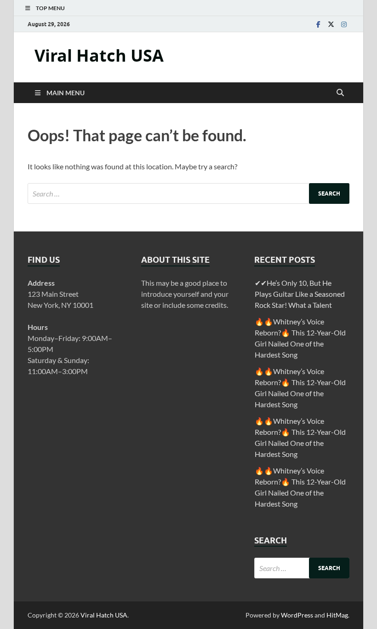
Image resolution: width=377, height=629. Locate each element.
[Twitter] (331, 24)
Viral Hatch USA (99, 55)
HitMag (337, 615)
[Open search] (340, 93)
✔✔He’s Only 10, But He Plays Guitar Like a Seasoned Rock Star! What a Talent (300, 293)
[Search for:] (188, 193)
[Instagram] (343, 24)
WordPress (297, 615)
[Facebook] (318, 24)
